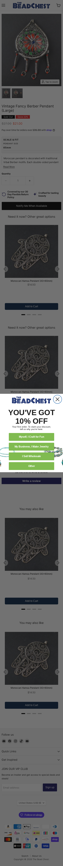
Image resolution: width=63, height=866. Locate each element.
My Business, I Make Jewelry (32, 446)
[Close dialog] (57, 399)
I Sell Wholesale (31, 456)
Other (31, 466)
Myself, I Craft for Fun (31, 436)
